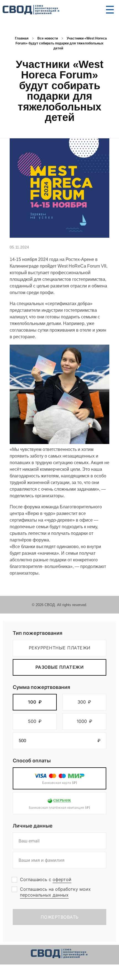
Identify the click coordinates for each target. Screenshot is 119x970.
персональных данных (44, 895)
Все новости (47, 38)
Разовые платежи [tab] (59, 667)
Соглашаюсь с (45, 879)
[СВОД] (31, 10)
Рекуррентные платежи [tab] (59, 648)
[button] (35, 702)
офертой (62, 879)
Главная (22, 38)
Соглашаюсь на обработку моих (55, 892)
